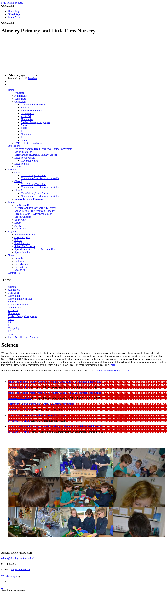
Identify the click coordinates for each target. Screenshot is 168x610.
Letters (17, 222)
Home (11, 89)
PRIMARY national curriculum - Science (29, 404)
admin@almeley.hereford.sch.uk (112, 370)
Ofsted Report (15, 14)
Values (17, 166)
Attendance (20, 228)
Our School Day (23, 205)
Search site (6, 590)
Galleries (19, 261)
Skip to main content (12, 2)
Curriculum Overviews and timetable (40, 178)
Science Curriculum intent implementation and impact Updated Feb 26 (44, 426)
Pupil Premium (22, 243)
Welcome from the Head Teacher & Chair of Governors (43, 148)
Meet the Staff (21, 163)
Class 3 (18, 190)
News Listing (21, 264)
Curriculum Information (33, 104)
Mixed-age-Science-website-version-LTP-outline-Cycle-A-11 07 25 (43, 381)
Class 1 (18, 172)
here (113, 364)
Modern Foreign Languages (35, 122)
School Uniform (22, 216)
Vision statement (23, 151)
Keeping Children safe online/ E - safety (35, 208)
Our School (14, 146)
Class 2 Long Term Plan (33, 184)
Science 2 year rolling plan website (26, 415)
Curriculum (20, 101)
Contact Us (14, 272)
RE (22, 131)
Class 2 (18, 181)
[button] (15, 23)
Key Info (12, 231)
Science (25, 140)
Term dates (20, 98)
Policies (18, 240)
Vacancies (19, 270)
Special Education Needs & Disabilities (34, 249)
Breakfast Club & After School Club (33, 213)
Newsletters (20, 267)
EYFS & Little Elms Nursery (29, 143)
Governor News (29, 160)
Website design (9, 576)
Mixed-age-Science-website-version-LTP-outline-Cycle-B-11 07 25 (43, 392)
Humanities (27, 119)
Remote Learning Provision (28, 199)
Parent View (14, 17)
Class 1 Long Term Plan (33, 175)
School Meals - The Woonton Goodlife (34, 210)
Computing (27, 134)
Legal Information (20, 569)
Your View (20, 219)
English (25, 107)
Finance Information (24, 234)
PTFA (17, 225)
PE (22, 137)
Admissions (20, 95)
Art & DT (26, 116)
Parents (11, 202)
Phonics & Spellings (31, 110)
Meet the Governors (24, 157)
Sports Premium (22, 252)
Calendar (19, 258)
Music (24, 125)
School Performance (24, 246)
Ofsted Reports (22, 237)
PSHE (24, 128)
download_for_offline (89, 381)
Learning (12, 169)
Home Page (14, 11)
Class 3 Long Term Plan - (34, 193)
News (11, 255)
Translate (32, 78)
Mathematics (27, 113)
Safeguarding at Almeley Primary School (35, 154)
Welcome (19, 92)
